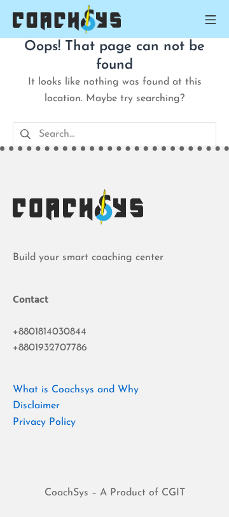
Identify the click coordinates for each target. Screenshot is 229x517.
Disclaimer (36, 406)
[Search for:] (114, 133)
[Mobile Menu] (210, 19)
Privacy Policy (44, 422)
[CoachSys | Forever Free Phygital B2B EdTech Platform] (67, 19)
